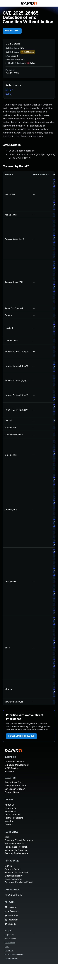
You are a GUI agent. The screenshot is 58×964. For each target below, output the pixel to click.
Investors (9, 821)
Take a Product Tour (15, 785)
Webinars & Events (14, 843)
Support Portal (12, 869)
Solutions (9, 771)
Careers (9, 824)
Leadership (10, 808)
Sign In (8, 866)
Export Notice (10, 943)
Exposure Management (16, 765)
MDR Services (12, 768)
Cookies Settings (11, 958)
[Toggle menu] (53, 3)
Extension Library (14, 875)
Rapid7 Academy (13, 879)
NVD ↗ (9, 94)
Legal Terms (10, 935)
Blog (7, 837)
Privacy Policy (10, 939)
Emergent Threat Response (19, 840)
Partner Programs (14, 817)
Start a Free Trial (13, 782)
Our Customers (12, 814)
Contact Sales (12, 792)
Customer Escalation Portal (19, 882)
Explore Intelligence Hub (21, 736)
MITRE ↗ (9, 90)
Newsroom (10, 811)
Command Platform (15, 761)
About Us (9, 804)
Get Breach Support (15, 789)
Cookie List (9, 950)
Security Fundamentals (16, 853)
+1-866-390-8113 (13, 894)
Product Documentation (17, 872)
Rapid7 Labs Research (16, 846)
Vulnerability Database (16, 850)
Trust (7, 946)
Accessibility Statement (14, 954)
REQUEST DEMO (12, 31)
